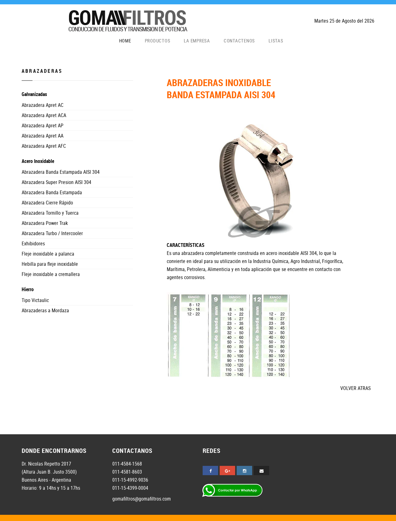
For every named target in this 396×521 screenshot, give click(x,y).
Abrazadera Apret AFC (44, 145)
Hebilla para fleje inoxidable (50, 263)
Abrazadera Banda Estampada (52, 192)
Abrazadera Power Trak (45, 223)
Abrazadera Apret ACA (44, 115)
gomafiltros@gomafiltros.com (141, 498)
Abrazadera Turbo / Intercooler (52, 233)
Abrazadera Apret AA (42, 135)
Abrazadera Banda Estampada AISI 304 (61, 172)
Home (125, 41)
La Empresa (197, 41)
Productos (157, 41)
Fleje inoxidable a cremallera (51, 274)
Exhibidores (33, 243)
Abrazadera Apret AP (42, 125)
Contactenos (239, 41)
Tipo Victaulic (35, 300)
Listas (276, 41)
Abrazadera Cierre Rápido (47, 202)
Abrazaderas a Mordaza (45, 310)
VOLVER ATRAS (355, 388)
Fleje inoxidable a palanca (48, 253)
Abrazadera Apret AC (42, 105)
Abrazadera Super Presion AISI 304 (56, 182)
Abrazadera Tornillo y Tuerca (50, 212)
